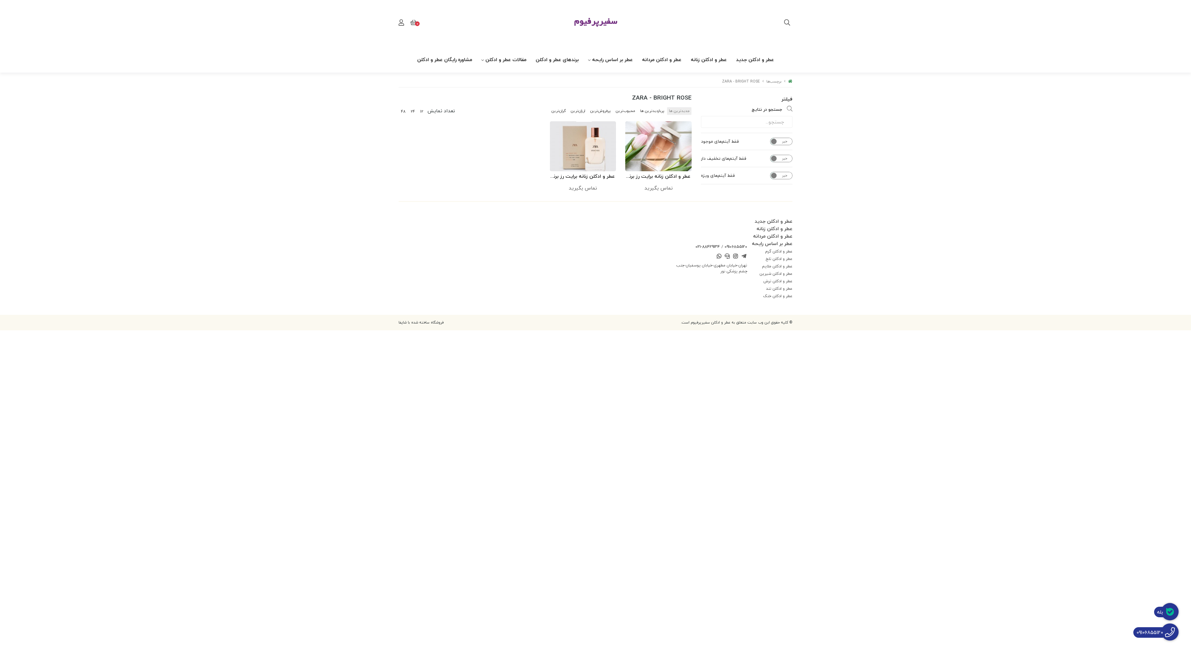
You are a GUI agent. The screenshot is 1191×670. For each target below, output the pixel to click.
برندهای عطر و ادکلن (557, 59)
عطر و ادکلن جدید (755, 59)
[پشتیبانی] (727, 257)
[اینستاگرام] (735, 257)
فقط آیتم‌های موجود (720, 141)
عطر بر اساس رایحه (612, 59)
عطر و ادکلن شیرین (776, 273)
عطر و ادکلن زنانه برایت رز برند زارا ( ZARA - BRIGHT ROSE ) (658, 176)
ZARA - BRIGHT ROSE (741, 81)
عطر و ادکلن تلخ (779, 258)
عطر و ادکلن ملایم (777, 266)
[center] (787, 23)
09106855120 (736, 246)
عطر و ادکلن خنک (777, 296)
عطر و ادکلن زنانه (709, 59)
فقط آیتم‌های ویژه (718, 175)
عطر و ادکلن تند (779, 288)
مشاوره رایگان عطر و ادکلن (444, 59)
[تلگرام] (743, 257)
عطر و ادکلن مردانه (661, 59)
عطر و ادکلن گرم (778, 251)
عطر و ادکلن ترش (777, 281)
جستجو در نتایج (767, 109)
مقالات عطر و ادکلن (505, 59)
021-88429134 (707, 246)
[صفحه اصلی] (790, 81)
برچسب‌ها (774, 81)
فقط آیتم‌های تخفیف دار (723, 158)
